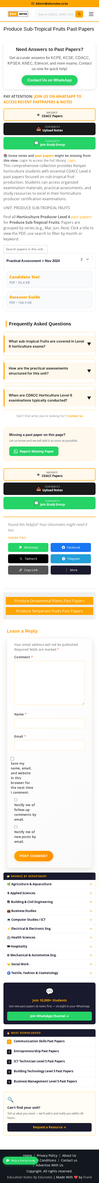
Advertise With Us (49, 1165)
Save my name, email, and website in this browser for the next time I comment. (22, 778)
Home (27, 1155)
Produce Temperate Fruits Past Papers (49, 611)
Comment (23, 657)
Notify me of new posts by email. (25, 837)
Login (72, 160)
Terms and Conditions (39, 1160)
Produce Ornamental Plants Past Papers (49, 600)
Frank (87, 1177)
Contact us (75, 416)
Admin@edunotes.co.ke (52, 4)
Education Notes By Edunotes (29, 1177)
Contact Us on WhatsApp (49, 80)
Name (20, 714)
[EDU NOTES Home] (18, 14)
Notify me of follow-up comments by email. (25, 812)
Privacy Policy (47, 1155)
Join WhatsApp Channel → (49, 1016)
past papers (44, 155)
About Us (69, 1155)
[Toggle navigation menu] (91, 14)
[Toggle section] (87, 259)
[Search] (79, 14)
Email (20, 736)
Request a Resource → (49, 1127)
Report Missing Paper (37, 451)
